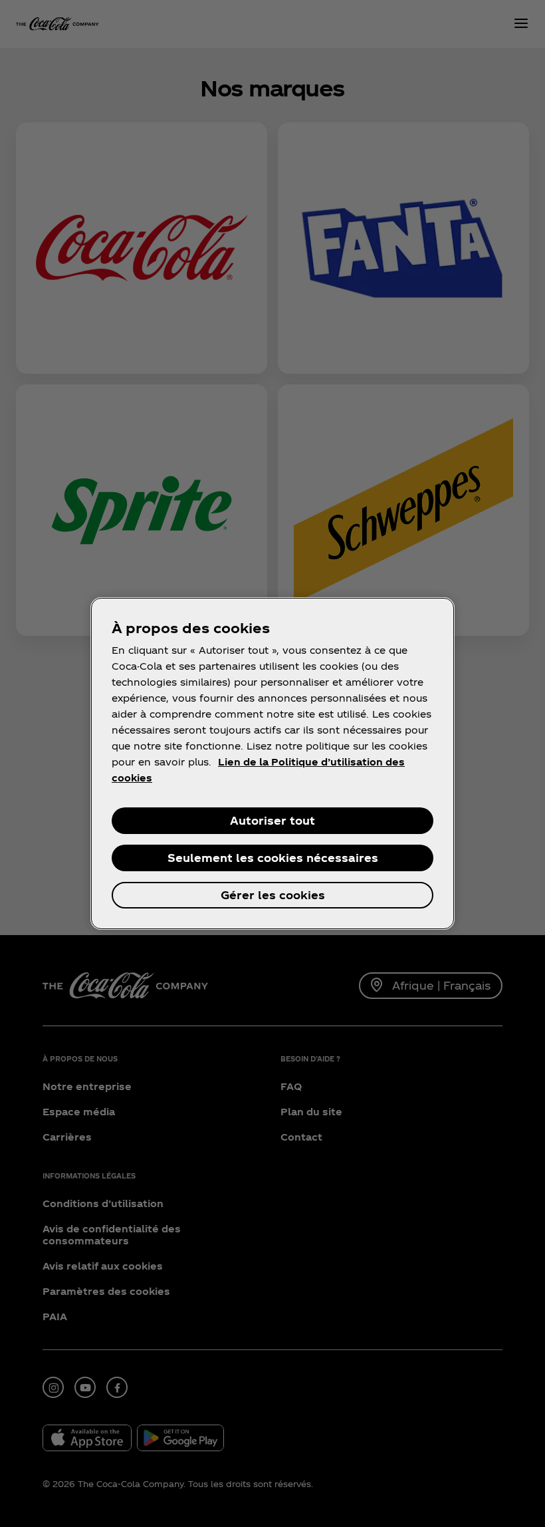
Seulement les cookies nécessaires (272, 857)
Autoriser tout (272, 820)
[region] (272, 763)
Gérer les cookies (273, 895)
